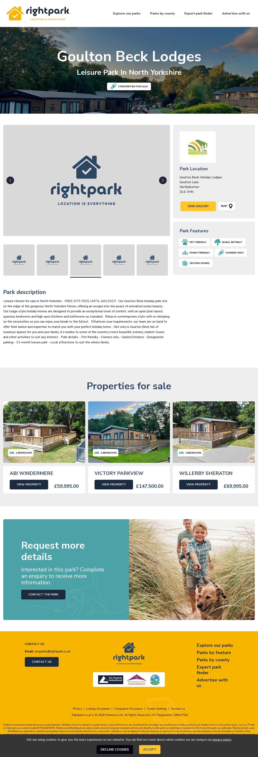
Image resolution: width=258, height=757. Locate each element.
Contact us (41, 662)
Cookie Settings (157, 708)
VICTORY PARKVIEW (119, 473)
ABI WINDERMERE (31, 473)
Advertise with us (236, 13)
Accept (149, 749)
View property (29, 484)
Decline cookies (115, 749)
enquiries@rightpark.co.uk (53, 651)
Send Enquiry (198, 206)
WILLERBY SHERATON (206, 473)
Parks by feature (214, 652)
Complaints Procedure (128, 708)
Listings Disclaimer (98, 708)
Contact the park (43, 594)
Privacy (77, 708)
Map (224, 206)
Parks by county (162, 13)
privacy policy (222, 739)
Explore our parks (126, 13)
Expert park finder (198, 13)
